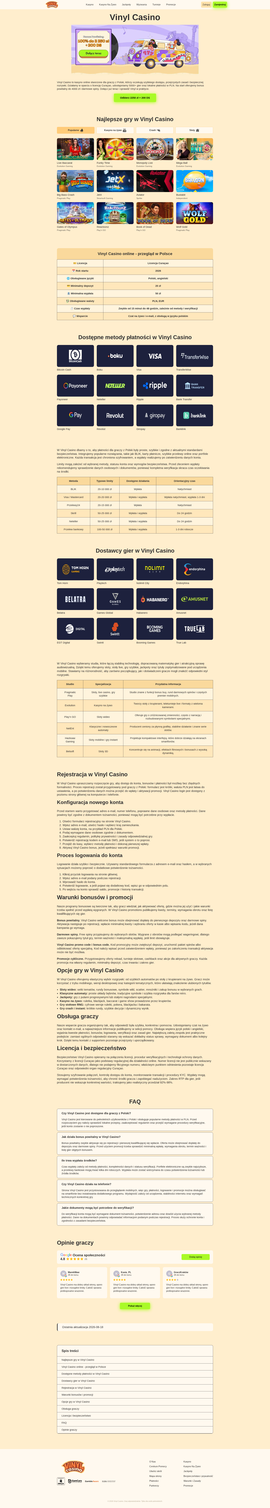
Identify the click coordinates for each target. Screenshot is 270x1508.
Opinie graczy (69, 1429)
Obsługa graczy (70, 1408)
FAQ (64, 1422)
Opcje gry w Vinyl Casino (76, 1401)
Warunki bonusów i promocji (77, 1394)
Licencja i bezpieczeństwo (76, 1415)
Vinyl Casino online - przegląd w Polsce (84, 1366)
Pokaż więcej (135, 1306)
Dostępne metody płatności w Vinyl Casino (85, 1373)
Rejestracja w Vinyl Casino (77, 1387)
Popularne (73, 130)
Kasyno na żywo (113, 130)
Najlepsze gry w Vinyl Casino (78, 1359)
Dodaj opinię (195, 1257)
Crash (152, 130)
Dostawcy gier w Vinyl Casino (78, 1380)
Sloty (192, 130)
